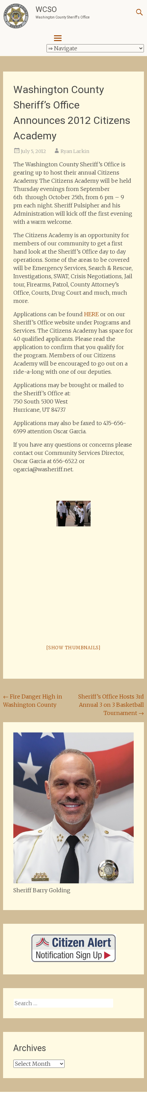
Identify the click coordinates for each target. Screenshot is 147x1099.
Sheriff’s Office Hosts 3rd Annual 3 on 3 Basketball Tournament (111, 704)
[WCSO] (16, 16)
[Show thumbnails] (73, 648)
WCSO (46, 9)
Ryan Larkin (75, 151)
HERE (91, 314)
